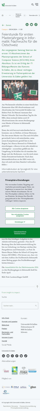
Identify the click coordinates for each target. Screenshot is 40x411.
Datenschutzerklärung (20, 231)
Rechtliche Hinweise (20, 233)
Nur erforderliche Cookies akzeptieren (20, 215)
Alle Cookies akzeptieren (20, 208)
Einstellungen (19, 222)
